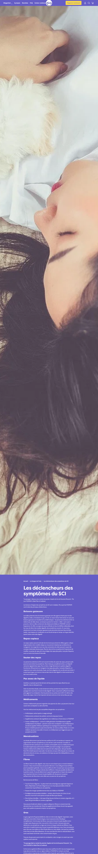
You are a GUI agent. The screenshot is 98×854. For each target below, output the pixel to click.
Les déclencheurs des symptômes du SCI (56, 581)
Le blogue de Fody (35, 581)
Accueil (26, 581)
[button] (89, 3)
